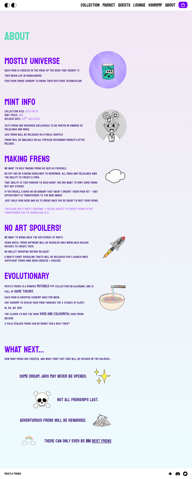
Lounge (139, 5)
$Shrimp (155, 5)
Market (109, 5)
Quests (124, 5)
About (170, 5)
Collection (90, 5)
